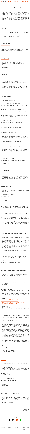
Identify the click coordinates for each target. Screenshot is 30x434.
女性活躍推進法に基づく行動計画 (18, 428)
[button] (9, 1)
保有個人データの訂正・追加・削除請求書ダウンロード (9, 300)
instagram (13, 420)
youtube (17, 420)
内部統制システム (17, 426)
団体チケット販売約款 (10, 428)
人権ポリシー (16, 427)
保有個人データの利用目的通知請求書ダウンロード (9, 303)
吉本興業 (4, 1)
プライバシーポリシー (3, 427)
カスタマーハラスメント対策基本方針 (25, 427)
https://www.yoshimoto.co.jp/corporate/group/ (8, 33)
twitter (10, 420)
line (20, 420)
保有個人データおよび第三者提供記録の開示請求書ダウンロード (11, 299)
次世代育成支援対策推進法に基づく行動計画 (25, 429)
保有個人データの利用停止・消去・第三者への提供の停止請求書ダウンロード (13, 302)
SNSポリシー (9, 427)
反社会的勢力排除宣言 (3, 426)
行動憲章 (9, 426)
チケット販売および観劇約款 (4, 428)
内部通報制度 (23, 426)
